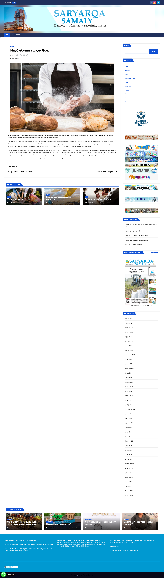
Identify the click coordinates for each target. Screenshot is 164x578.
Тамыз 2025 (128, 373)
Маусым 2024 (129, 436)
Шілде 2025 (128, 377)
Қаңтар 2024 (129, 459)
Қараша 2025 (129, 359)
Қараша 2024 (129, 414)
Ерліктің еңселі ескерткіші (104, 172)
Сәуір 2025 (128, 391)
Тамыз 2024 (128, 427)
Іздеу (126, 45)
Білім (126, 74)
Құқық (126, 82)
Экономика (128, 102)
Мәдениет (128, 86)
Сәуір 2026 (128, 337)
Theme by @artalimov (77, 575)
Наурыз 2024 (129, 450)
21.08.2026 (12, 527)
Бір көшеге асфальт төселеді (21, 172)
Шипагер (126, 519)
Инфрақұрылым (130, 78)
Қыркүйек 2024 (129, 423)
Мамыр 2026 (129, 332)
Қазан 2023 (128, 473)
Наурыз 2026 (129, 341)
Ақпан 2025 (128, 400)
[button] (158, 35)
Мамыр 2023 (129, 495)
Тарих (126, 98)
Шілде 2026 (128, 323)
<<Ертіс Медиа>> (115, 540)
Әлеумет (127, 70)
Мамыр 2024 (129, 441)
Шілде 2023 (128, 486)
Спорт (127, 94)
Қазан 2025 (128, 364)
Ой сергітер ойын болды (98, 199)
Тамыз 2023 (128, 482)
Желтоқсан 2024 (130, 409)
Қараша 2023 (129, 468)
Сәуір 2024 (128, 445)
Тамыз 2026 (128, 318)
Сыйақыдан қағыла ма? (132, 231)
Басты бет (16, 35)
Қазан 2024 (128, 418)
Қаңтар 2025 (129, 405)
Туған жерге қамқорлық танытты (58, 198)
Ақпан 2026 (128, 346)
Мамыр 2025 (129, 386)
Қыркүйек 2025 (129, 368)
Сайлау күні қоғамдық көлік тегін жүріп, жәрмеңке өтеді (22, 523)
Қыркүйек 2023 (129, 477)
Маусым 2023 (129, 491)
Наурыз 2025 (129, 395)
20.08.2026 (51, 527)
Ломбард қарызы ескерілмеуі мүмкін (136, 235)
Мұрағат (154, 252)
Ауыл (12, 46)
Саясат (127, 90)
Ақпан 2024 (128, 454)
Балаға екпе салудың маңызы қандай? (137, 240)
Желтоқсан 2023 (130, 463)
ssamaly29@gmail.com (130, 550)
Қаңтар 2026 (129, 350)
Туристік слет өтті (16, 199)
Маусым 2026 (129, 327)
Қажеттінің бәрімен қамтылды (134, 244)
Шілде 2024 (128, 432)
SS (91, 575)
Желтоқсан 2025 (130, 355)
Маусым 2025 (129, 382)
